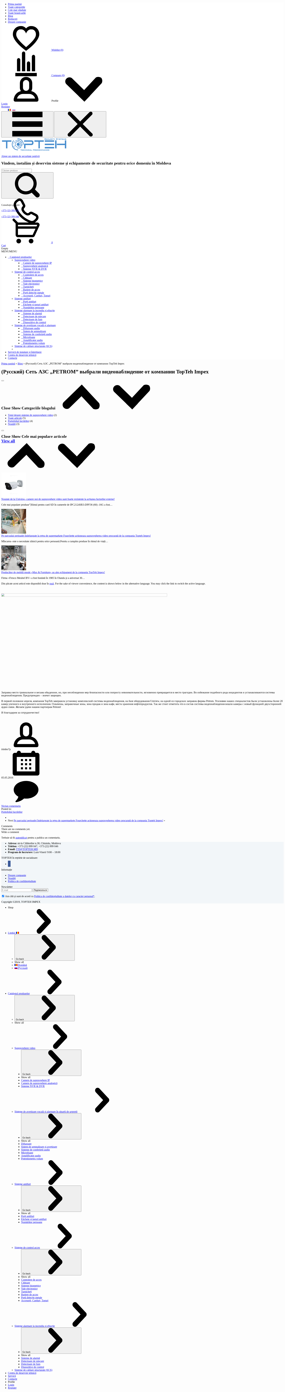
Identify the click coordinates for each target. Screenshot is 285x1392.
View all (8, 441)
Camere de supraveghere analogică (39, 1083)
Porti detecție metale (31, 1297)
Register (5, 106)
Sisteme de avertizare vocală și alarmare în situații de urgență (46, 1111)
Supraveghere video (25, 260)
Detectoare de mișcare (34, 316)
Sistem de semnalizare (34, 331)
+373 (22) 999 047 (10, 210)
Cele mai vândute (17, 10)
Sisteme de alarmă (32, 313)
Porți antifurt (29, 301)
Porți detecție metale (33, 292)
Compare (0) (58, 75)
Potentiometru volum (34, 343)
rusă (51, 583)
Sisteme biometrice (33, 280)
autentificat (21, 837)
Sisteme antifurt (23, 298)
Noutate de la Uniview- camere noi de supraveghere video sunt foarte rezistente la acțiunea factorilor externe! (58, 499)
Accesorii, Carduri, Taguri (36, 295)
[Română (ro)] (9, 109)
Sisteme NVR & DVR (35, 268)
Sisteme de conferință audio (37, 334)
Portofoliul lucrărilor (18, 421)
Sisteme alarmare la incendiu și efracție (35, 310)
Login (4, 103)
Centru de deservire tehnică (22, 355)
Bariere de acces (31, 289)
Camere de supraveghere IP (37, 263)
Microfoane (29, 337)
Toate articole (15, 418)
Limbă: (12, 932)
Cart (3, 245)
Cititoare (27, 277)
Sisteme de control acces (27, 271)
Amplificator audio (33, 340)
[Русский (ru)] (13, 109)
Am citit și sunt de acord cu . (50, 896)
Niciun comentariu (11, 806)
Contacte (12, 358)
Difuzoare (26, 1143)
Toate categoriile (16, 7)
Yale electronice (31, 283)
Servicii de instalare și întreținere (25, 352)
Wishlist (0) (57, 50)
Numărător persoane (33, 307)
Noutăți (12, 424)
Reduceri (12, 18)
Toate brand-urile (17, 13)
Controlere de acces (33, 274)
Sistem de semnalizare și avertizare (39, 1146)
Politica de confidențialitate (22, 881)
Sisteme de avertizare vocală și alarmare (35, 325)
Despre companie (17, 21)
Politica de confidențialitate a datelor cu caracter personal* (64, 896)
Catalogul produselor (21, 257)
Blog (10, 16)
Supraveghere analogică (35, 266)
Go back (20, 959)
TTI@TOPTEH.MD (27, 849)
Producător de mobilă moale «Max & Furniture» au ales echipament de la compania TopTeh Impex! (53, 572)
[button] (9, 251)
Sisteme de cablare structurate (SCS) (33, 346)
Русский (22, 968)
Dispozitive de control (34, 322)
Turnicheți (28, 286)
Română (22, 965)
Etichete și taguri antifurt (35, 304)
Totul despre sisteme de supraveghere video (30, 415)
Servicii (12, 1376)
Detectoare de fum (32, 319)
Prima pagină (15, 4)
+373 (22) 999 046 (10, 216)
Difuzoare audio (31, 328)
